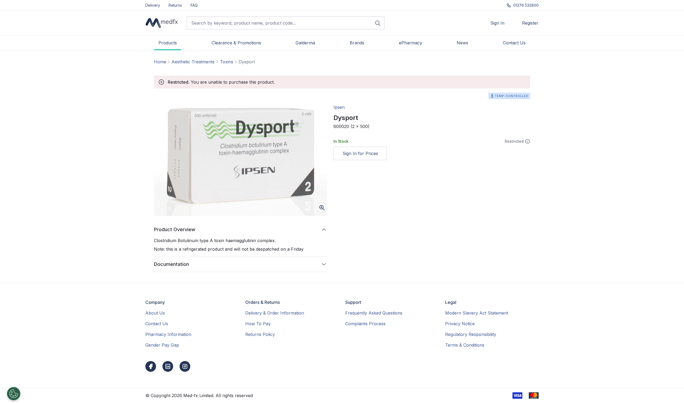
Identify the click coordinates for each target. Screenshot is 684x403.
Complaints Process (365, 323)
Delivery (152, 5)
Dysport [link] (247, 61)
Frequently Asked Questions (373, 313)
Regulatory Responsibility (470, 334)
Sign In (497, 23)
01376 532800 (526, 5)
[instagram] (185, 366)
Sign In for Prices (360, 153)
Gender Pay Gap (162, 345)
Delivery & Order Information (274, 313)
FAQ (194, 5)
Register (530, 23)
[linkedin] (167, 366)
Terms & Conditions (464, 345)
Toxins (226, 61)
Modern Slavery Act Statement (476, 313)
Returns (175, 5)
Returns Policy (260, 334)
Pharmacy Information (168, 334)
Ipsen (339, 107)
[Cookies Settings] (13, 393)
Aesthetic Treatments (193, 61)
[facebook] (150, 366)
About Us (155, 313)
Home (160, 61)
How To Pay (258, 323)
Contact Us (156, 323)
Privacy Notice (460, 323)
